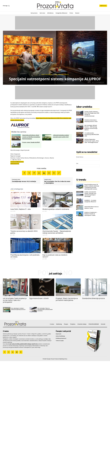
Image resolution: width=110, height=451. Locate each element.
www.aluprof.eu (14, 163)
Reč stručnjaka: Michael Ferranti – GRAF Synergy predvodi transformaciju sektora (90, 127)
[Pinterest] (34, 173)
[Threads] (20, 352)
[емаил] (49, 173)
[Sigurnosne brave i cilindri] (41, 287)
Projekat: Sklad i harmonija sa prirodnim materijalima (67, 299)
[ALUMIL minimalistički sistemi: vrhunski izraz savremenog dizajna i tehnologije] (79, 193)
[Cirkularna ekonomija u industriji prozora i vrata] (79, 120)
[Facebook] (24, 173)
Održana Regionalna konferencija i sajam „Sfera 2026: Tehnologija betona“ (91, 141)
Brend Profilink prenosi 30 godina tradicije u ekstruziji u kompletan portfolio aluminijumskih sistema (91, 187)
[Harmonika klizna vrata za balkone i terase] (79, 207)
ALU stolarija (46, 74)
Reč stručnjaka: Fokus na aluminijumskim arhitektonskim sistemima (45, 309)
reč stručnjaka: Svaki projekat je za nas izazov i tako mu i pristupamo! (15, 300)
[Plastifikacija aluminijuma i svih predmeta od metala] (25, 245)
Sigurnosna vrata (61, 74)
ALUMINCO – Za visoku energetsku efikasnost (90, 201)
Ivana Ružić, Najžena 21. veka (20, 209)
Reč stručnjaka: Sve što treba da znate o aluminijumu (57, 182)
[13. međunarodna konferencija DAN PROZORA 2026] (79, 134)
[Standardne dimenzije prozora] (94, 287)
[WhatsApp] (39, 173)
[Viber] (54, 173)
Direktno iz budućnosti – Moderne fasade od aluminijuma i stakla (90, 214)
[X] (29, 173)
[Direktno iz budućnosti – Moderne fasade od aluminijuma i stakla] (79, 213)
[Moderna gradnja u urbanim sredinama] (58, 199)
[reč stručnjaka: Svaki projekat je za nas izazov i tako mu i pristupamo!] (15, 287)
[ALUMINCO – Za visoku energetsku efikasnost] (79, 201)
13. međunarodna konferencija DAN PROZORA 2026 (91, 134)
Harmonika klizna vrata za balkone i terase (91, 207)
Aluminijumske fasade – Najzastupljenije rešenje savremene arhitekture (57, 232)
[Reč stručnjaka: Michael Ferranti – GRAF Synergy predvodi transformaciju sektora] (79, 127)
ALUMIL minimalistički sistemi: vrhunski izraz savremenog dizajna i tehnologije (90, 194)
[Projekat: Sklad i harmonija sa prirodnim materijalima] (68, 287)
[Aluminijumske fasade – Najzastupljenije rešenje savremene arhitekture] (58, 221)
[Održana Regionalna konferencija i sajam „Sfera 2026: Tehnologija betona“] (79, 140)
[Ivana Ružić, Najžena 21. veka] (25, 199)
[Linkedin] (44, 173)
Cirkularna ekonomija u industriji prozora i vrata (90, 120)
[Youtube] (16, 352)
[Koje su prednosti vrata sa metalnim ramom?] (58, 245)
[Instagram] (8, 352)
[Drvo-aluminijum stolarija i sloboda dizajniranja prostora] (6, 309)
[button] (6, 5)
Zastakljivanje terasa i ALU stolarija (24, 181)
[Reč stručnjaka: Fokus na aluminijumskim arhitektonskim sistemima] (33, 309)
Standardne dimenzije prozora (93, 298)
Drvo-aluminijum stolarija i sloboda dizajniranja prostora (18, 308)
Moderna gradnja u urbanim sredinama (56, 209)
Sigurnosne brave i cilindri (39, 298)
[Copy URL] (59, 173)
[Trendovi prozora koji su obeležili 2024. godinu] (25, 221)
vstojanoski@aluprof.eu (17, 162)
